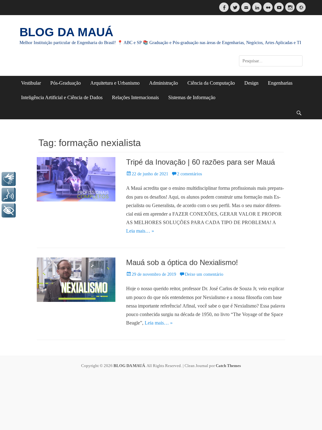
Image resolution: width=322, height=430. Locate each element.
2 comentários (189, 174)
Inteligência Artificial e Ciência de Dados (62, 97)
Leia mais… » (140, 231)
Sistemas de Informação (191, 97)
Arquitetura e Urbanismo (115, 83)
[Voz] (9, 195)
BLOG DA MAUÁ (66, 32)
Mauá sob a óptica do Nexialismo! (182, 262)
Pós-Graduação (65, 83)
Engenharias (280, 83)
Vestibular (31, 83)
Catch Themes (228, 365)
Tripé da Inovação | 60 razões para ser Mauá (200, 162)
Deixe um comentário (204, 274)
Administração (163, 83)
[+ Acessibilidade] (9, 210)
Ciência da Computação (211, 83)
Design (251, 83)
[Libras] (9, 179)
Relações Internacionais (135, 97)
